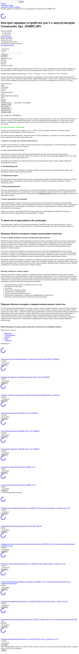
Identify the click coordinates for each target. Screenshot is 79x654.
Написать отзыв (6, 36)
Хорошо (4, 650)
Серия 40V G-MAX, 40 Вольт (10, 7)
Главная (3, 3)
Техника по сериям (7, 5)
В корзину (4, 55)
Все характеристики (7, 45)
